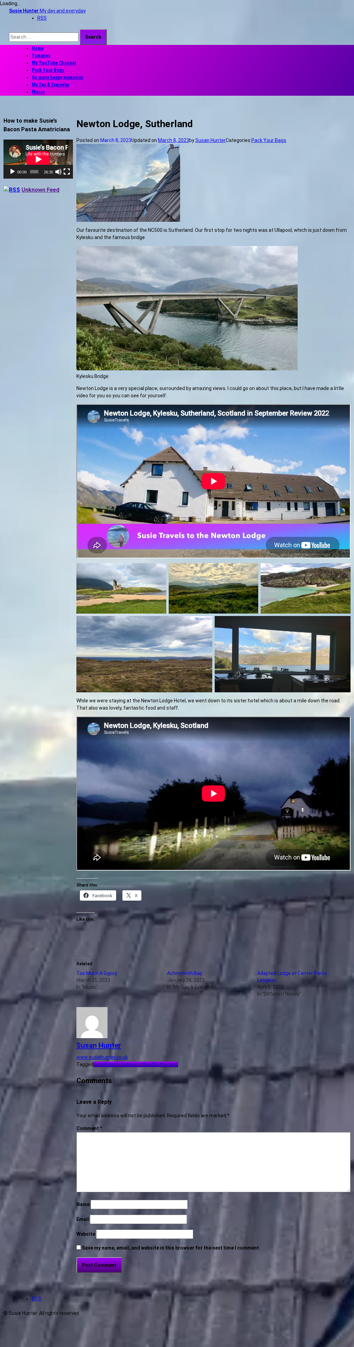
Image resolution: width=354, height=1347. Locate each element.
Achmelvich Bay (184, 973)
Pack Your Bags (48, 70)
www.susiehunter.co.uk (102, 1057)
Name (83, 1204)
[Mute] (58, 171)
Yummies (41, 55)
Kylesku (113, 1064)
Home (38, 48)
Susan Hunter (210, 140)
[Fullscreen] (66, 171)
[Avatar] (92, 1036)
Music (38, 92)
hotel (99, 1064)
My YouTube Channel (54, 63)
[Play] (12, 171)
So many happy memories (57, 77)
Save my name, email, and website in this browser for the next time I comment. (171, 1248)
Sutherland (165, 1064)
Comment (89, 1128)
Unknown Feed (40, 190)
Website (85, 1234)
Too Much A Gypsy (96, 973)
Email (82, 1219)
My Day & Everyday (50, 84)
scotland (143, 1064)
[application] (38, 159)
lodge (128, 1064)
